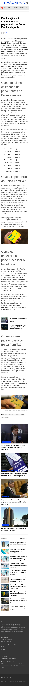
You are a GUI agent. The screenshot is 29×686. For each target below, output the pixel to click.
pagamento (5, 417)
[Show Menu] (2, 3)
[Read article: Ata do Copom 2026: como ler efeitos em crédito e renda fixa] (14, 517)
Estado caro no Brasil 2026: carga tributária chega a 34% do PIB (18, 600)
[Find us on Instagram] (4, 678)
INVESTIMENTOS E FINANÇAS (9, 470)
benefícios (5, 75)
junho (22, 414)
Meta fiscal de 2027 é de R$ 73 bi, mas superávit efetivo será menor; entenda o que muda (19, 558)
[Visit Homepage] (14, 2)
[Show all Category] (26, 538)
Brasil (3, 43)
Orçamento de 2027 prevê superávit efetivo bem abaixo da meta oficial (18, 565)
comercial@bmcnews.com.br (8, 658)
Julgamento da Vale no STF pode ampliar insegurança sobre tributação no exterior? (13, 502)
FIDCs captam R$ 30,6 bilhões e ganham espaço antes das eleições (18, 320)
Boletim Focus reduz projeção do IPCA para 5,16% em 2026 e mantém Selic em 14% (18, 327)
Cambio (17, 414)
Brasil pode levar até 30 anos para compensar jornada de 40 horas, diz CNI (18, 586)
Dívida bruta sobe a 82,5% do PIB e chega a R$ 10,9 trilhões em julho (18, 572)
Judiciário (5, 496)
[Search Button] (27, 3)
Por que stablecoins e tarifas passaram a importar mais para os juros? (18, 607)
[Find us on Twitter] (10, 678)
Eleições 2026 (6, 441)
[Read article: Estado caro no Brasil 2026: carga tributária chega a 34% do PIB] (5, 601)
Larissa (8, 33)
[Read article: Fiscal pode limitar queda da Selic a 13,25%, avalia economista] (5, 551)
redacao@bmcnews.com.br (8, 653)
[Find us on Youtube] (1, 678)
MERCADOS (19, 8)
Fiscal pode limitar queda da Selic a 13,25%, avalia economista (17, 551)
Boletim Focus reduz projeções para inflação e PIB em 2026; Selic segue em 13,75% (18, 579)
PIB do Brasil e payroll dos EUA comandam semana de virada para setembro (18, 593)
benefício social (9, 414)
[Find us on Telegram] (7, 678)
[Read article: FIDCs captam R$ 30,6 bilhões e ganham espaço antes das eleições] (4, 320)
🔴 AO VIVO (6, 8)
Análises (22, 538)
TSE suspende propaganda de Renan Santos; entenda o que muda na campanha (13, 447)
